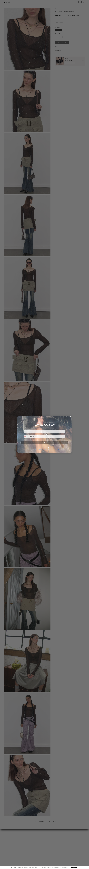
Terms (66, 449)
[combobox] (26, 436)
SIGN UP (44, 442)
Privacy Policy (61, 449)
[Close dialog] (70, 417)
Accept (74, 867)
